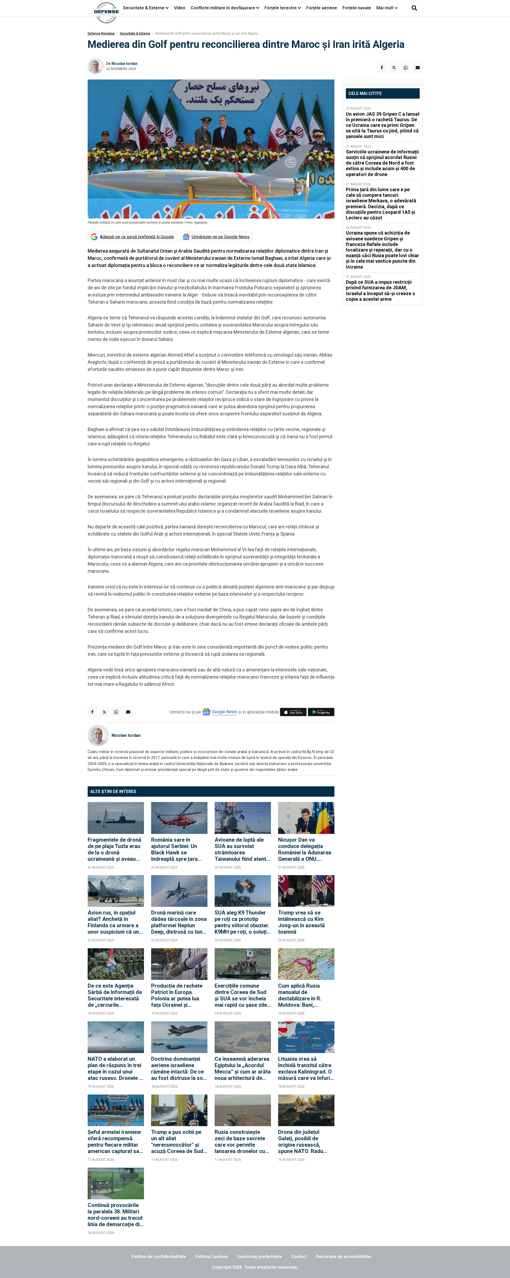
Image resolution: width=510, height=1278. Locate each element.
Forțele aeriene (321, 7)
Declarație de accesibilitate (343, 1256)
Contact (299, 1256)
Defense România (101, 33)
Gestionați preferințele (259, 1256)
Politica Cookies (211, 1256)
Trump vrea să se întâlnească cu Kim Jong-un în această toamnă (301, 922)
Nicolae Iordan (125, 63)
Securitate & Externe (143, 7)
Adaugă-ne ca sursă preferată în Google (137, 236)
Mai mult (385, 7)
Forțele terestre (281, 7)
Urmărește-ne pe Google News (220, 236)
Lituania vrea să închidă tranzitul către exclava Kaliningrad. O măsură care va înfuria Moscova (305, 1068)
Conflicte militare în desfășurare (223, 7)
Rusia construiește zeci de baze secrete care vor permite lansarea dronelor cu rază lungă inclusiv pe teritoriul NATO (241, 1141)
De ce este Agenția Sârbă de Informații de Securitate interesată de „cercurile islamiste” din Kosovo (115, 995)
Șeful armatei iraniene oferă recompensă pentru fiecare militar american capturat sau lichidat (115, 1141)
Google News (224, 711)
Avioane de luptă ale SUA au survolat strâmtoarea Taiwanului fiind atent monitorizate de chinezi (240, 849)
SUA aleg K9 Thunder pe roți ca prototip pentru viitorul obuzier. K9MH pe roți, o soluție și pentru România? (242, 922)
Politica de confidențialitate (158, 1256)
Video (179, 7)
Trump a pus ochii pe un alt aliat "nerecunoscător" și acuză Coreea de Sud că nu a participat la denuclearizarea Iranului (177, 1141)
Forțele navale (356, 7)
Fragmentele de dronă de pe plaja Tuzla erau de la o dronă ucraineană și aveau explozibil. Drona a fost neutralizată (115, 849)
